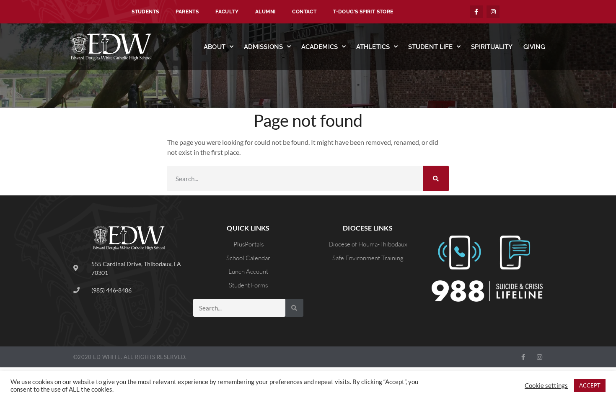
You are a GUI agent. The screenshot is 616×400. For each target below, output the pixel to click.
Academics (319, 47)
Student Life (430, 47)
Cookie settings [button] (546, 385)
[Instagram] (493, 11)
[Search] (436, 178)
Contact (304, 12)
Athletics (373, 47)
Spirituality (491, 47)
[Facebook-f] (476, 11)
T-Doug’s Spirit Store (363, 12)
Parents (187, 12)
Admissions (263, 47)
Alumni (265, 12)
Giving (534, 47)
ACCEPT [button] (589, 385)
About (214, 47)
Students (145, 12)
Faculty (226, 12)
